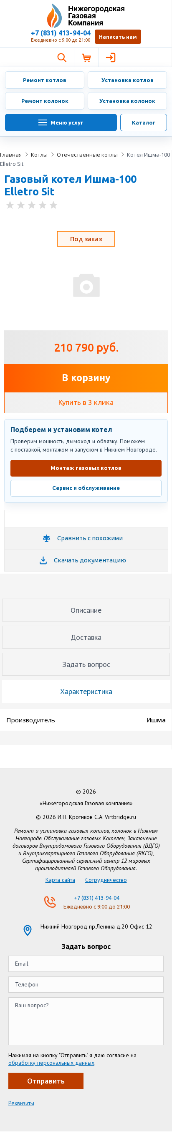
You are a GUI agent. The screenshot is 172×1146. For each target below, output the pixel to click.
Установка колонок (127, 101)
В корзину (86, 377)
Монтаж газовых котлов (86, 468)
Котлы (39, 154)
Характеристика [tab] (86, 691)
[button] (62, 57)
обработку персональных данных (51, 1062)
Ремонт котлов (44, 80)
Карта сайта (60, 880)
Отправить (46, 1081)
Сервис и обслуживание (86, 488)
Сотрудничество (106, 880)
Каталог (144, 122)
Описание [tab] (86, 610)
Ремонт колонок (44, 101)
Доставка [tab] (86, 637)
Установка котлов (127, 80)
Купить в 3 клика (86, 402)
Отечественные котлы (87, 154)
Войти (110, 57)
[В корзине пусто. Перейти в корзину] (86, 57)
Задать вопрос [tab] (86, 664)
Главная (11, 154)
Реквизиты (21, 1103)
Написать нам (118, 37)
